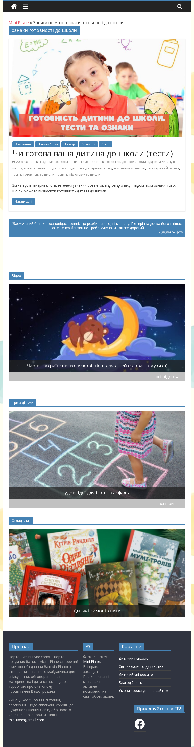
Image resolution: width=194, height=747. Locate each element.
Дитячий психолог (134, 658)
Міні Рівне (91, 661)
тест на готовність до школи (33, 174)
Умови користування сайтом (143, 690)
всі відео (167, 376)
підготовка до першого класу (90, 168)
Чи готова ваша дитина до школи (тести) (92, 153)
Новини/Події (48, 144)
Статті (105, 144)
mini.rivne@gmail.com (26, 719)
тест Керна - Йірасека (163, 168)
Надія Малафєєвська (55, 161)
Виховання (23, 144)
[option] (97, 328)
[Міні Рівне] (14, 6)
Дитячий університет (137, 674)
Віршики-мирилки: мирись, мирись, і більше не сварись (97, 493)
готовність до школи (121, 161)
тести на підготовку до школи (78, 174)
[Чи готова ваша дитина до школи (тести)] (97, 42)
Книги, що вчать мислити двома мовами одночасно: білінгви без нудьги (97, 611)
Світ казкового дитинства (141, 666)
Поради (70, 144)
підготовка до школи (129, 168)
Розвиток (88, 144)
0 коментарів (88, 161)
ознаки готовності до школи (45, 168)
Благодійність (130, 682)
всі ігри (168, 503)
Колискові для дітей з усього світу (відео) (97, 366)
